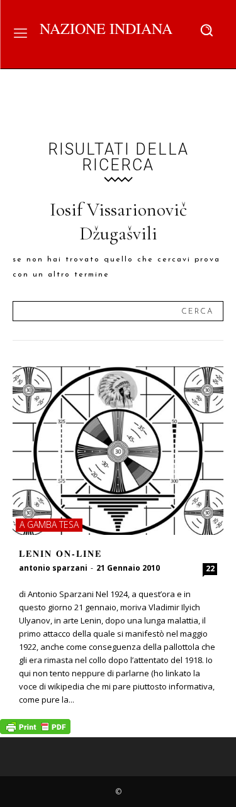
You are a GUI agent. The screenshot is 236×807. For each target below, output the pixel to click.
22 (210, 568)
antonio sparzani (53, 568)
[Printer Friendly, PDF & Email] (35, 730)
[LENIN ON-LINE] (118, 450)
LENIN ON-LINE (60, 553)
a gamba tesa (49, 524)
